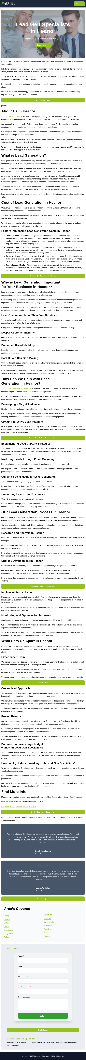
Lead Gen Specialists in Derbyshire (17, 389)
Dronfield (47, 929)
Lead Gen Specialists (11, 117)
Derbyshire (8, 930)
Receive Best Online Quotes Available (43, 438)
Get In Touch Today (43, 100)
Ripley (12, 806)
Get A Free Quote (43, 899)
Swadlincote (49, 922)
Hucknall (32, 806)
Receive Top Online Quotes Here (43, 586)
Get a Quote (41, 45)
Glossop (47, 936)
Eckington (48, 926)
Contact (79, 4)
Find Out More (43, 683)
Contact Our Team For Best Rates (43, 276)
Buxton (46, 933)
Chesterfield (49, 915)
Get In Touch (43, 1030)
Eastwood (5, 806)
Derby (6, 926)
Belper (25, 806)
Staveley (47, 918)
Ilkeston (19, 806)
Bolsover (7, 937)
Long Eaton (8, 934)
